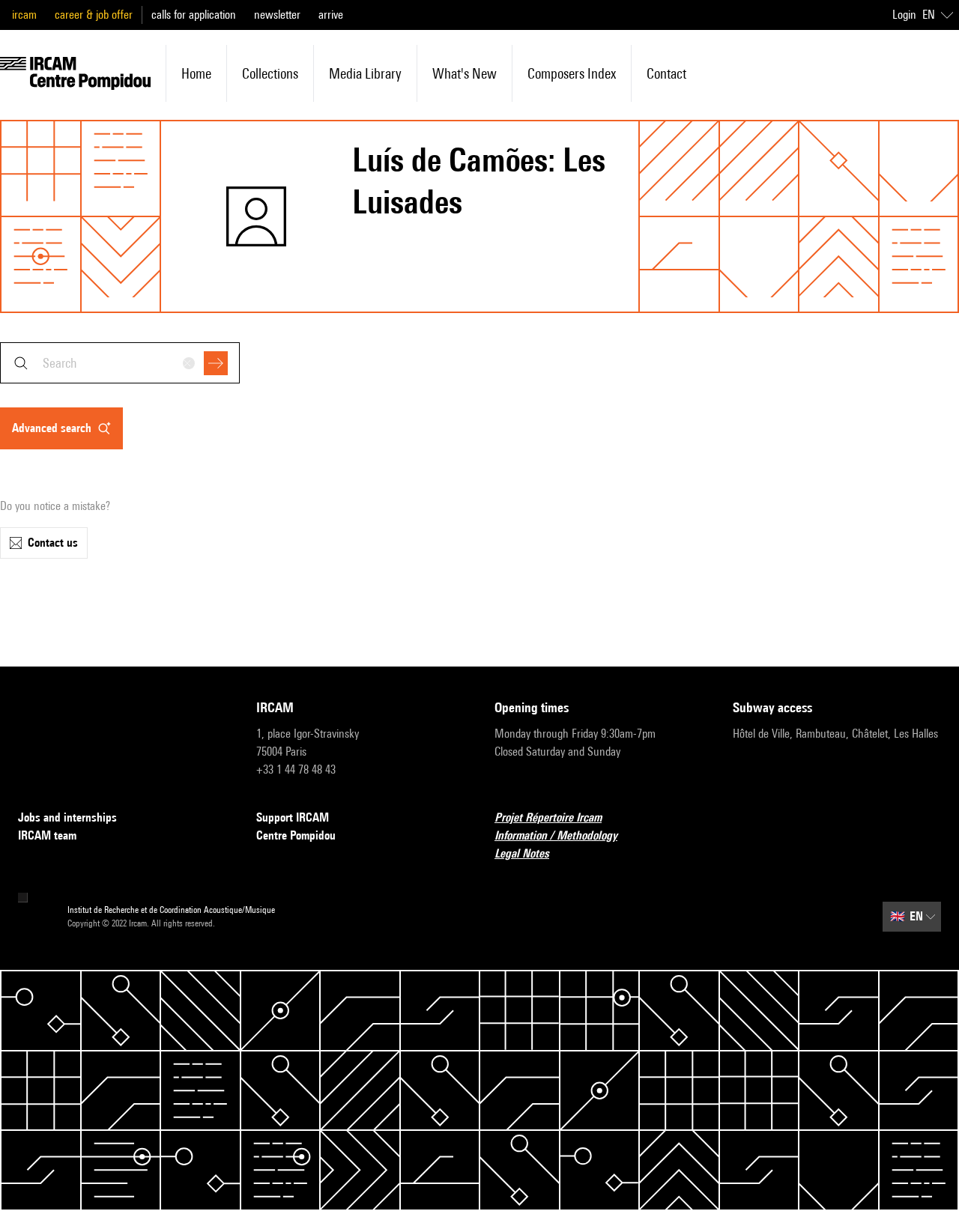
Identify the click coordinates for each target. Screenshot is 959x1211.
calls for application (193, 14)
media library (365, 73)
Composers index (571, 73)
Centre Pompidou (296, 835)
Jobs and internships (67, 817)
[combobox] (120, 362)
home (196, 73)
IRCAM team (47, 835)
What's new (464, 73)
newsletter (277, 14)
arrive (330, 14)
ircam (24, 14)
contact (666, 73)
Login (904, 14)
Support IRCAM (292, 817)
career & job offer (94, 14)
